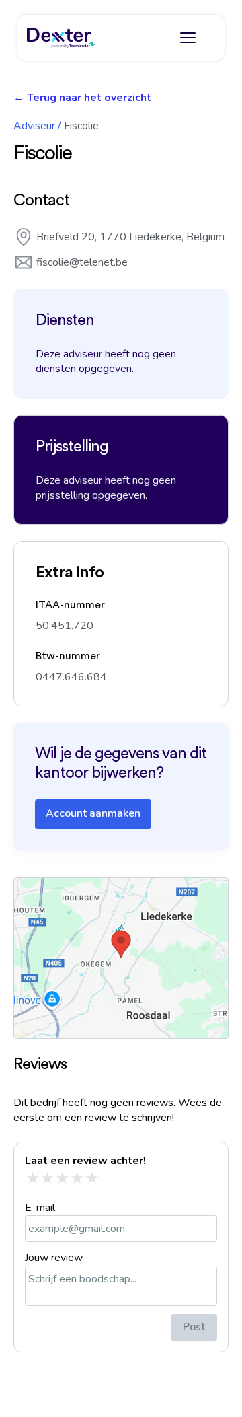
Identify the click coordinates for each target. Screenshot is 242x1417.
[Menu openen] (187, 38)
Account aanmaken (93, 813)
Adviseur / (37, 125)
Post (194, 1326)
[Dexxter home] (61, 38)
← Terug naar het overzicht (82, 97)
